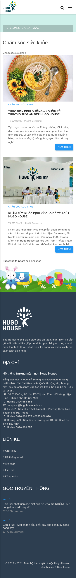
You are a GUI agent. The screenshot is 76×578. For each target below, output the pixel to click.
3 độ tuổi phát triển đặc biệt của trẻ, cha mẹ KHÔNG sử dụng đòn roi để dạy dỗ (36, 505)
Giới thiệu (10, 450)
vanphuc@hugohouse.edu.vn (24, 405)
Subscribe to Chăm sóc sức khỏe (22, 260)
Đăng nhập (11, 476)
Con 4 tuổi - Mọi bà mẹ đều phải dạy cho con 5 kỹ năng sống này (36, 526)
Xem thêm (64, 147)
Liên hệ (9, 470)
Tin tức (7, 500)
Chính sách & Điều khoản (55, 566)
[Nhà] (10, 6)
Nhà (8, 28)
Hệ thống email (13, 457)
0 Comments (36, 121)
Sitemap (9, 463)
